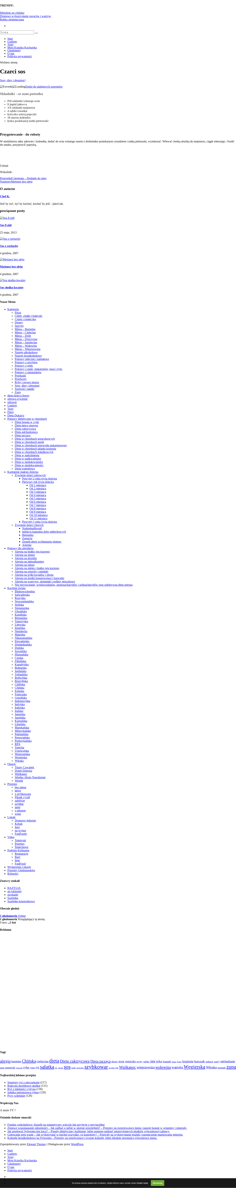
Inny (17, 827)
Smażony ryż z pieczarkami (23, 1082)
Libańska (20, 724)
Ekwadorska (22, 641)
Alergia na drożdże (26, 558)
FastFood (20, 863)
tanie (17, 807)
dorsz (114, 1061)
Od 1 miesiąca (38, 485)
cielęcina (42, 1061)
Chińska (19, 687)
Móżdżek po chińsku (12, 12)
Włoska (19, 760)
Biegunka (27, 535)
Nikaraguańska (23, 637)
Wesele (19, 780)
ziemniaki (221, 1067)
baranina (16, 1061)
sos (67, 1067)
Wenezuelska (22, 754)
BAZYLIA (14, 888)
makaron (209, 1061)
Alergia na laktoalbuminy (29, 561)
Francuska (21, 694)
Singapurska (22, 608)
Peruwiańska (22, 737)
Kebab (18, 823)
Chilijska (20, 684)
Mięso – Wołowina (26, 345)
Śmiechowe (21, 847)
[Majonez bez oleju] (12, 259)
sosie (73, 1067)
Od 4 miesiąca (38, 495)
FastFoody (21, 833)
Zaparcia (27, 538)
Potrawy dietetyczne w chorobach (27, 418)
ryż (37, 1067)
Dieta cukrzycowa (25, 428)
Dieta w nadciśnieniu (27, 455)
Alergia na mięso (24, 564)
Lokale (11, 817)
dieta (54, 1061)
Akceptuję (157, 1183)
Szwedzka (21, 651)
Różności (12, 873)
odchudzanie (227, 1061)
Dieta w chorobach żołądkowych (34, 452)
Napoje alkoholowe (26, 352)
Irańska (19, 711)
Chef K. (5, 196)
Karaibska (21, 614)
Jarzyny (19, 325)
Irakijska (20, 707)
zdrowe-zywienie (17, 398)
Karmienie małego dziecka (22, 471)
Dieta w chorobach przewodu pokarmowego (41, 445)
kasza (174, 1062)
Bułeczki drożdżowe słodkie (23, 1085)
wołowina (163, 1067)
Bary (17, 857)
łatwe (18, 790)
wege (18, 813)
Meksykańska (23, 730)
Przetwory (21, 379)
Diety (10, 412)
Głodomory (14, 50)
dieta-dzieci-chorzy (18, 395)
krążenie (188, 1061)
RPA (17, 744)
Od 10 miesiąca (39, 515)
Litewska (20, 624)
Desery (19, 322)
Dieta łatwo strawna (26, 425)
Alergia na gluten (25, 554)
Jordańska (20, 671)
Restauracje (21, 853)
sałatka (47, 1067)
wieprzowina (146, 1067)
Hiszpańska (21, 654)
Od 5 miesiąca (38, 498)
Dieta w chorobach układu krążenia (35, 448)
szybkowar (96, 1067)
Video (10, 837)
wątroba (177, 1067)
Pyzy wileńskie (16, 1095)
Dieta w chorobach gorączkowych (35, 438)
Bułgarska (21, 667)
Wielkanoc (21, 774)
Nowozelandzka (24, 601)
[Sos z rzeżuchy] (10, 238)
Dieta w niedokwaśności (29, 465)
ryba (26, 1067)
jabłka (146, 1061)
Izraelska (20, 628)
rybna (32, 1067)
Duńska (19, 647)
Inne (17, 860)
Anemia (26, 545)
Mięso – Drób (23, 335)
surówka (80, 1068)
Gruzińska (21, 697)
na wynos (20, 830)
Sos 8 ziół (5, 225)
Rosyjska (20, 598)
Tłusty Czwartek (24, 767)
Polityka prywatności (19, 56)
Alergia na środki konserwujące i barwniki (39, 578)
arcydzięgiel (14, 891)
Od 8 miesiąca (38, 508)
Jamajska (20, 714)
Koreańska (21, 720)
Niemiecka (21, 631)
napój (217, 1061)
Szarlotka (12, 898)
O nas (10, 53)
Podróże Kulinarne (18, 850)
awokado (12, 894)
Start (10, 38)
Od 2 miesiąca (38, 488)
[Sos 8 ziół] (7, 217)
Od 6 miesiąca (38, 501)
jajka (159, 1061)
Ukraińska (21, 611)
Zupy (18, 392)
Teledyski (20, 840)
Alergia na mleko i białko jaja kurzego (37, 568)
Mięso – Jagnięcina (26, 342)
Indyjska (20, 704)
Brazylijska (21, 681)
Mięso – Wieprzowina (27, 349)
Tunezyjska (21, 621)
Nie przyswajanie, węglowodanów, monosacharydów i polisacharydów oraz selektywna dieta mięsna (74, 584)
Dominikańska (23, 644)
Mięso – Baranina (25, 329)
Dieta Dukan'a (15, 415)
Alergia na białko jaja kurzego (32, 551)
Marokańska (22, 727)
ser (56, 1068)
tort (116, 1068)
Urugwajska (22, 750)
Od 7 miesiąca (38, 505)
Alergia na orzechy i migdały (31, 571)
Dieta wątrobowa (25, 468)
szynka (112, 1068)
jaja (152, 1061)
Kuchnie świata (16, 588)
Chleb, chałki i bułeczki (28, 315)
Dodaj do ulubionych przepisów (44, 86)
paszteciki (10, 1067)
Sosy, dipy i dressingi (12, 80)
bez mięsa (20, 787)
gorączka (130, 1061)
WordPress (77, 1144)
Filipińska (20, 661)
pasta (2, 1067)
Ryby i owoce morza (27, 382)
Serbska (19, 604)
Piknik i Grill (22, 797)
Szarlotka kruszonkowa (21, 901)
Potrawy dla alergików (20, 548)
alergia (5, 1061)
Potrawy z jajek (24, 365)
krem (179, 1062)
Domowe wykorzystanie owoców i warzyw (25, 16)
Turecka (19, 747)
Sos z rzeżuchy (9, 246)
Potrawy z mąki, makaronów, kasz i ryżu (38, 369)
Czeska (19, 657)
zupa (231, 1067)
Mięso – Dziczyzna (26, 339)
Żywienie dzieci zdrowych (30, 475)
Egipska (19, 691)
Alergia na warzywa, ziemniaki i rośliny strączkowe (45, 581)
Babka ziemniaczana (12, 19)
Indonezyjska (22, 701)
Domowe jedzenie (25, 820)
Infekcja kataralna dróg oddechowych (44, 531)
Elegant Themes (36, 1144)
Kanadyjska (22, 664)
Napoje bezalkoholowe (28, 355)
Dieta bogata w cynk (27, 422)
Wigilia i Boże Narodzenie (30, 777)
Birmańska (21, 618)
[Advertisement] (43, 154)
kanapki (167, 1061)
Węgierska (21, 757)
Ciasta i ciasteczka (25, 319)
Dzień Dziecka (23, 770)
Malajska (20, 634)
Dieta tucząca (22, 435)
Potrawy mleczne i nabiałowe (32, 359)
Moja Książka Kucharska (22, 47)
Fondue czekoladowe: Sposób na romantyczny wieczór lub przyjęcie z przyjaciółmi (56, 1124)
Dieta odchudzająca (26, 432)
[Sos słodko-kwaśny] (13, 280)
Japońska (20, 717)
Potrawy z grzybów (26, 362)
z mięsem (20, 810)
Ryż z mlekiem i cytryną (21, 1089)
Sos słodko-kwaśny (12, 287)
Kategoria (13, 309)
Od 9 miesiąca (38, 511)
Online (13, 915)
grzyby (139, 1061)
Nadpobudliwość (32, 528)
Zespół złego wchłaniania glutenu (41, 541)
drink (121, 1061)
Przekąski (20, 375)
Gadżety (12, 41)
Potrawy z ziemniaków (28, 372)
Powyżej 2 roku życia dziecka (39, 478)
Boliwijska (21, 677)
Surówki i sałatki (24, 388)
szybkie (19, 803)
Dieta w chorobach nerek (29, 442)
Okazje (11, 764)
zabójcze (20, 800)
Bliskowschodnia (25, 591)
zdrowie (12, 402)
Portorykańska (23, 740)
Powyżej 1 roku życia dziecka (39, 521)
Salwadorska (22, 594)
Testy (10, 44)
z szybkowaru (23, 794)
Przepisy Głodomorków (21, 870)
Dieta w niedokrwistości (29, 462)
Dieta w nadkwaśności (28, 458)
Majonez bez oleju (11, 266)
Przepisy (12, 784)
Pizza (18, 312)
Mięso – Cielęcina (25, 332)
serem (60, 1068)
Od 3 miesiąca (38, 491)
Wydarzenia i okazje (19, 867)
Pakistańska (21, 734)
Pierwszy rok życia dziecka (38, 481)
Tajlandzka (21, 674)
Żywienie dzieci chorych (29, 525)
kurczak (199, 1061)
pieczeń (19, 1068)
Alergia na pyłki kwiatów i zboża (34, 574)
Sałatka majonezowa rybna (23, 1092)
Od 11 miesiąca (38, 518)
